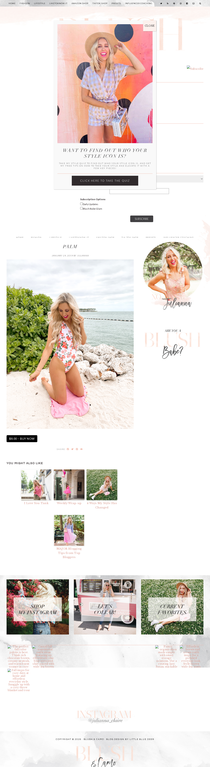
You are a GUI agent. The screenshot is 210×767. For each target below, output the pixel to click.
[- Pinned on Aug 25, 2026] (68, 646)
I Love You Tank (36, 503)
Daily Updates (90, 204)
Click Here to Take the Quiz (105, 180)
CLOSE (150, 25)
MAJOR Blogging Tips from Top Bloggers (69, 553)
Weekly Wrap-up (69, 503)
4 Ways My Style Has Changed (102, 505)
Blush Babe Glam (92, 208)
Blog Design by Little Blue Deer (130, 739)
